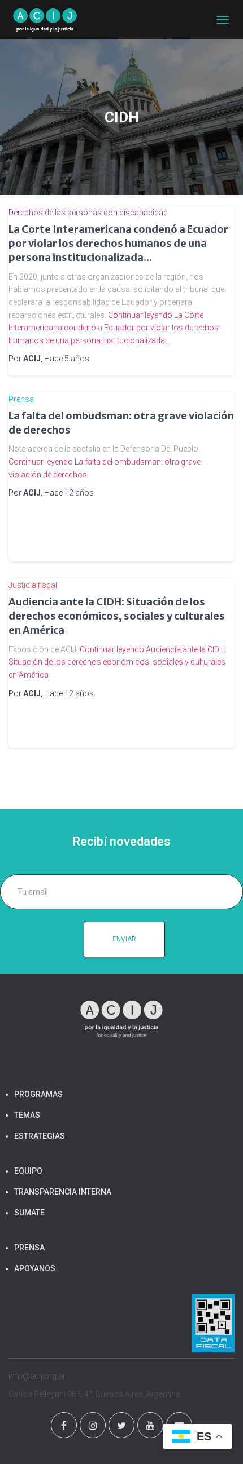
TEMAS (27, 1115)
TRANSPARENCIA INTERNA (62, 1191)
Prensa (21, 399)
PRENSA (29, 1247)
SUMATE (29, 1212)
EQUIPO (28, 1170)
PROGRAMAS (38, 1094)
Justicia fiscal (32, 585)
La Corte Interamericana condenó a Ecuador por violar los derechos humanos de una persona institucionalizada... (118, 243)
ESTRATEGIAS (39, 1135)
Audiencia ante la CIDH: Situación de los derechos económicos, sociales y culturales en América (116, 615)
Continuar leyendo (113, 328)
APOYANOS (34, 1268)
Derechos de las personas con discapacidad (88, 212)
